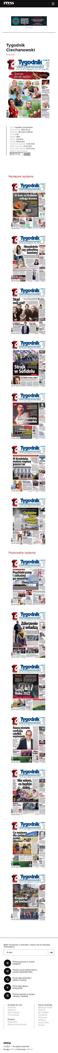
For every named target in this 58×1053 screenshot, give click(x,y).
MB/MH (29, 1049)
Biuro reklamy (13, 1012)
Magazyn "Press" (45, 1007)
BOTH (13, 1049)
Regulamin (12, 1022)
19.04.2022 (27, 146)
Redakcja (12, 1007)
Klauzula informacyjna (17, 1024)
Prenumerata (13, 1015)
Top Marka (42, 1015)
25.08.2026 (30, 144)
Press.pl (41, 1010)
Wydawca (12, 1010)
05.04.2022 (30, 148)
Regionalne (20, 141)
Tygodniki (19, 139)
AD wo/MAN (43, 1012)
